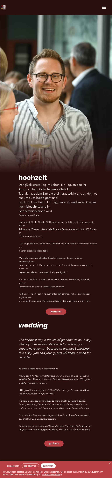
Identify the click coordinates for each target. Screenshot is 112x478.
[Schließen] (109, 464)
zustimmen (48, 465)
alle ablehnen (30, 465)
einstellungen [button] (13, 465)
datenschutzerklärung (52, 474)
